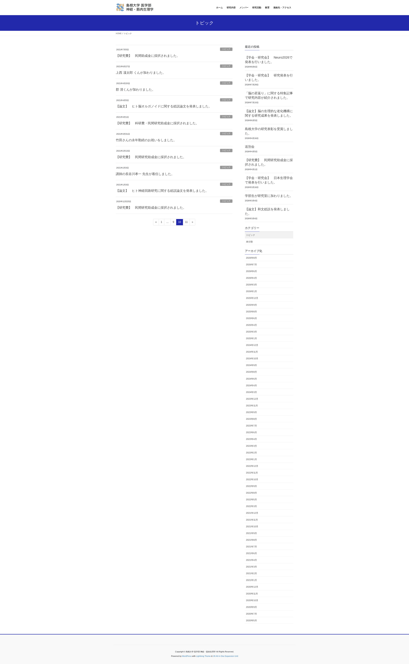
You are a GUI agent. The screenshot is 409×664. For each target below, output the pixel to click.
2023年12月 (252, 399)
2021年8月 (251, 540)
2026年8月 (251, 258)
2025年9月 (251, 305)
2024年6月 (251, 378)
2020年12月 (252, 587)
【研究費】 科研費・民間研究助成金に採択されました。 (157, 123)
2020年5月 (251, 620)
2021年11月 (252, 520)
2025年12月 (252, 298)
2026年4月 (251, 278)
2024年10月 (252, 358)
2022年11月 (252, 472)
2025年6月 (251, 318)
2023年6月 (251, 432)
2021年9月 (251, 533)
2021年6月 (251, 553)
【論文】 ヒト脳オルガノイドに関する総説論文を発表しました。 (164, 106)
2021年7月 (251, 546)
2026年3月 (251, 284)
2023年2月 (251, 452)
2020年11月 (252, 593)
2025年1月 (251, 338)
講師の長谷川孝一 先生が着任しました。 (145, 174)
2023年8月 (251, 419)
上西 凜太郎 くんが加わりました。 (141, 72)
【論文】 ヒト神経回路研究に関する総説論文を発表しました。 (162, 190)
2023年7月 (251, 425)
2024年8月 (251, 372)
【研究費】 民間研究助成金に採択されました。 (151, 157)
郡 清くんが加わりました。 (135, 89)
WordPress (187, 656)
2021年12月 (252, 513)
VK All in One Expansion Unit (225, 656)
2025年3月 (251, 331)
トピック (226, 49)
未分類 (249, 241)
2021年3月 (251, 566)
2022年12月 (252, 466)
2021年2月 (251, 573)
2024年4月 (251, 385)
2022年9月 (251, 486)
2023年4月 (251, 439)
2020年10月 (252, 600)
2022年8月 (251, 493)
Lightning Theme (203, 656)
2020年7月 (251, 613)
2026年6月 (251, 271)
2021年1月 (251, 580)
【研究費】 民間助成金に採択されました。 (148, 55)
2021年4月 (251, 560)
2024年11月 (252, 352)
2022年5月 (251, 499)
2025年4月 (251, 325)
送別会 (250, 146)
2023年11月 (252, 405)
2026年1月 (251, 291)
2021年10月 (252, 526)
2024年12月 (252, 345)
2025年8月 (251, 311)
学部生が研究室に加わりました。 (269, 196)
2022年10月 (252, 479)
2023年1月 (251, 459)
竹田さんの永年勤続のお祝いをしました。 (146, 140)
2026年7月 (251, 264)
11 (186, 222)
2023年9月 (251, 412)
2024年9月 (251, 365)
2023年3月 (251, 446)
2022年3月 (251, 506)
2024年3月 (251, 392)
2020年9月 (251, 607)
